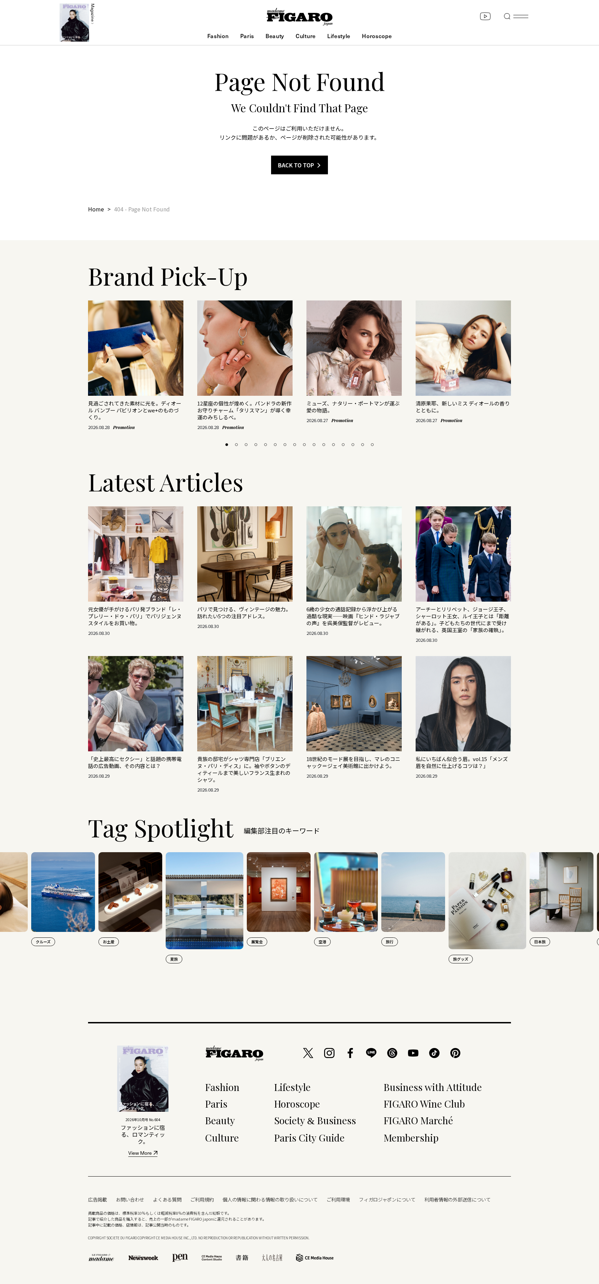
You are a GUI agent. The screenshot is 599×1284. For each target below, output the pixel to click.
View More (140, 1153)
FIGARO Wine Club (424, 1103)
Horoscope (377, 36)
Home (96, 209)
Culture (306, 36)
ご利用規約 (202, 1199)
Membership (411, 1137)
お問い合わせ (130, 1199)
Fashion (218, 36)
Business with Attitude (433, 1087)
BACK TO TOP (296, 165)
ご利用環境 (338, 1199)
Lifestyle (338, 36)
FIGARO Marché (418, 1120)
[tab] (226, 444)
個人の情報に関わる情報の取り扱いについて (270, 1199)
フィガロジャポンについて (387, 1199)
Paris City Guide (309, 1137)
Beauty (275, 36)
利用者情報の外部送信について (457, 1199)
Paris (247, 36)
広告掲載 (97, 1199)
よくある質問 (167, 1199)
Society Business (315, 1120)
